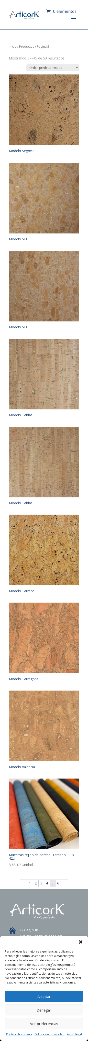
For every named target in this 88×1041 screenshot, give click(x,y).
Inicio (12, 46)
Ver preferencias (44, 1023)
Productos (26, 46)
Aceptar (44, 996)
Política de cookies (19, 1034)
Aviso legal (74, 1034)
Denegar (44, 1010)
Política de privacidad (49, 1034)
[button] (80, 942)
